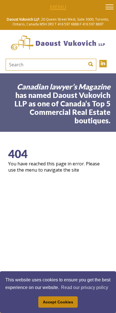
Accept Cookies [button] (58, 302)
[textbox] (35, 64)
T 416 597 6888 (67, 24)
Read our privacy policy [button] (84, 287)
